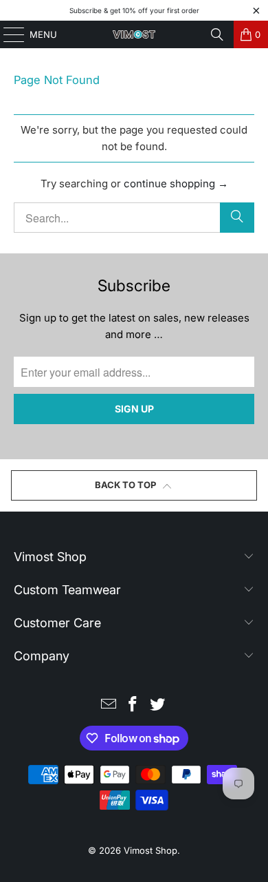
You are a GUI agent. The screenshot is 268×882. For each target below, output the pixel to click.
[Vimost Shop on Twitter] (158, 705)
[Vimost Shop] (134, 34)
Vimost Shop (150, 850)
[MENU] (7, 34)
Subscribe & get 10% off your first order (134, 10)
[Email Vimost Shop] (108, 705)
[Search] (217, 34)
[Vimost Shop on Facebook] (133, 705)
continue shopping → (176, 183)
